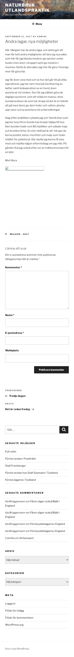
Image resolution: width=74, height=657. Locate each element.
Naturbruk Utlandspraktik (27, 8)
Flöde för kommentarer (19, 617)
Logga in (10, 603)
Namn (9, 315)
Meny (39, 23)
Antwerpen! (26, 538)
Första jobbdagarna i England (47, 524)
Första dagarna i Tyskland (20, 479)
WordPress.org (14, 624)
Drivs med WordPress (17, 648)
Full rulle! (10, 451)
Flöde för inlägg (14, 610)
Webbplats (12, 350)
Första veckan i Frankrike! (20, 458)
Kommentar (13, 267)
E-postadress (14, 332)
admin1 (42, 36)
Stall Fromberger (15, 465)
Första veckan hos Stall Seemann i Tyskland (31, 472)
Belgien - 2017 (19, 234)
